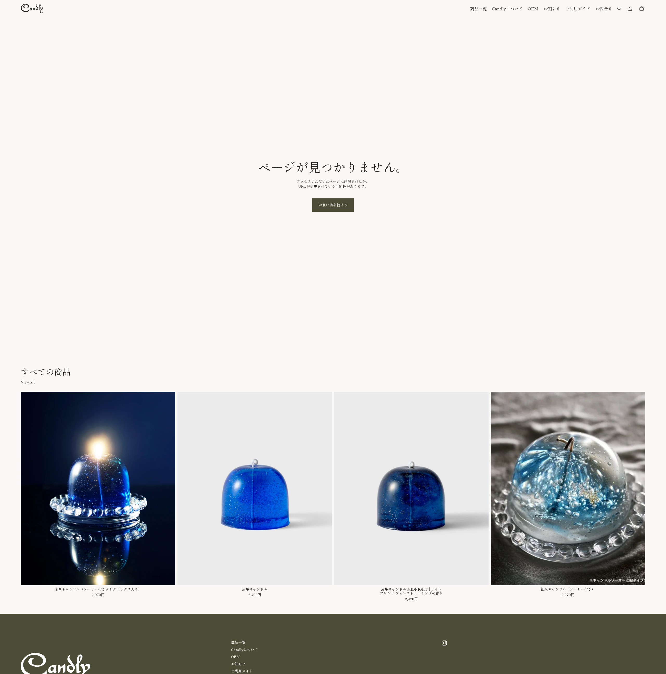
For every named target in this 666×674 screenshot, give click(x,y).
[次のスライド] (167, 488)
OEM (235, 656)
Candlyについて (244, 649)
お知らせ (238, 663)
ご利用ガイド (242, 671)
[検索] (619, 8)
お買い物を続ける (333, 204)
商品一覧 (238, 642)
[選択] (167, 577)
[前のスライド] (28, 488)
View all (28, 382)
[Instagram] (444, 643)
